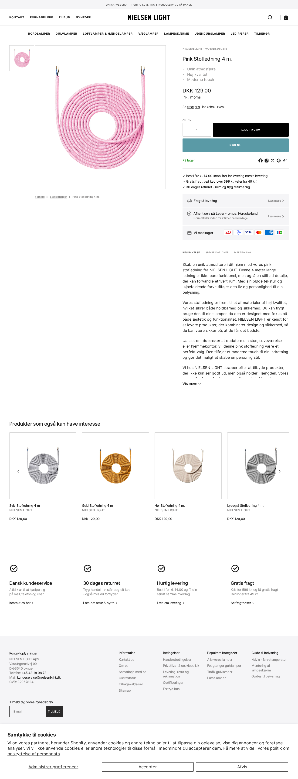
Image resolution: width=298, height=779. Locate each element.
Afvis (242, 766)
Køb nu (236, 145)
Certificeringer (173, 682)
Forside (39, 196)
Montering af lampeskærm (261, 668)
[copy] (286, 160)
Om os (123, 665)
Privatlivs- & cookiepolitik (181, 665)
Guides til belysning (265, 676)
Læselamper (216, 678)
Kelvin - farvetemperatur (268, 659)
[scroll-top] (149, 769)
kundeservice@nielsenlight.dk (39, 677)
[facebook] (261, 160)
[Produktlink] (42, 476)
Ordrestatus (127, 678)
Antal (187, 119)
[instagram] (267, 160)
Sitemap (125, 690)
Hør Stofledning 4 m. (170, 505)
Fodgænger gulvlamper (224, 665)
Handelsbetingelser (177, 659)
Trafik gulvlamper (219, 672)
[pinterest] (280, 160)
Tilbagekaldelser (131, 684)
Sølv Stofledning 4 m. (25, 505)
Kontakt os (126, 659)
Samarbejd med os (132, 672)
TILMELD (54, 711)
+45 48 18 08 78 (34, 673)
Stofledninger (58, 196)
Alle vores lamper (219, 659)
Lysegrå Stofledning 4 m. (245, 505)
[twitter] (274, 160)
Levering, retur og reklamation (176, 674)
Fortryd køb (171, 689)
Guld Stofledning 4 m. (98, 505)
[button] (270, 17)
